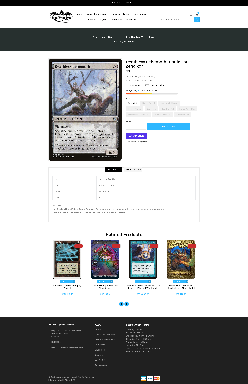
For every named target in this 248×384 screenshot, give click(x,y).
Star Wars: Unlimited (105, 339)
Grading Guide (157, 85)
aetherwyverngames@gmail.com (67, 347)
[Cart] (197, 14)
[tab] (113, 169)
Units (128, 121)
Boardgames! (101, 344)
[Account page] (191, 14)
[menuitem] (80, 14)
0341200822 (56, 342)
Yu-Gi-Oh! (100, 360)
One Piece (100, 349)
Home (98, 329)
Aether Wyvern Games (124, 41)
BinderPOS (70, 380)
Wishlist (129, 2)
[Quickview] (52, 295)
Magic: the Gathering (105, 334)
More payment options (136, 141)
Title (128, 98)
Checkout (116, 2)
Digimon (99, 354)
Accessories (101, 365)
